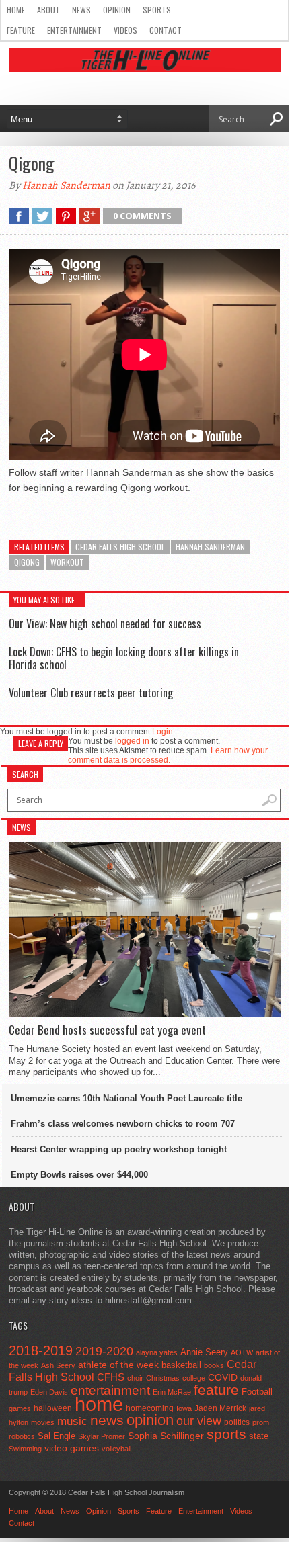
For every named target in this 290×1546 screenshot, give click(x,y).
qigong (27, 562)
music (72, 1421)
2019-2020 (104, 1351)
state (258, 1436)
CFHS (110, 1377)
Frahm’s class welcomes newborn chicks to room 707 (123, 1124)
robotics (22, 1436)
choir (135, 1378)
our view (198, 1421)
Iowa (184, 1408)
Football (257, 1392)
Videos (125, 30)
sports (226, 1434)
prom (260, 1422)
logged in (132, 741)
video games (71, 1448)
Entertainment (74, 30)
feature (216, 1390)
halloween (53, 1408)
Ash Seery (58, 1365)
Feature (21, 30)
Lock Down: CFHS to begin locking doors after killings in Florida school (124, 658)
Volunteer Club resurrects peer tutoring (91, 693)
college (193, 1378)
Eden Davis (49, 1392)
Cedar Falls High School (120, 546)
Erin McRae (172, 1392)
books (214, 1365)
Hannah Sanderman (66, 185)
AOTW (242, 1352)
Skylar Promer (101, 1436)
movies (43, 1422)
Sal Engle (56, 1436)
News (81, 9)
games (20, 1408)
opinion (150, 1420)
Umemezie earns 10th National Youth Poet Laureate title (126, 1098)
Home (16, 9)
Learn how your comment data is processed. (168, 755)
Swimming (25, 1449)
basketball (181, 1365)
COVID (223, 1377)
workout (67, 562)
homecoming (150, 1408)
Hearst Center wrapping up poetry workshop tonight (119, 1149)
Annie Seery (204, 1352)
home (99, 1404)
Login (162, 731)
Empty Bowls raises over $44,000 (79, 1175)
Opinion (117, 9)
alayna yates (157, 1352)
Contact (165, 30)
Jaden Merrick (220, 1408)
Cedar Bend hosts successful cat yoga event (107, 1030)
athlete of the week (118, 1364)
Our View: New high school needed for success (105, 623)
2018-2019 (41, 1350)
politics (237, 1422)
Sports (157, 9)
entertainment (110, 1390)
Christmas (163, 1378)
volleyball (116, 1449)
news (107, 1420)
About (48, 9)
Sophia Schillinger (166, 1436)
